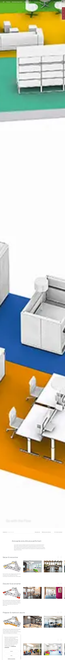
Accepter (11, 651)
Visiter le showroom (59, 532)
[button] (58, 557)
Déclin (11, 655)
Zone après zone (37, 532)
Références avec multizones (46, 532)
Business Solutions (37, 1)
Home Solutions (45, 1)
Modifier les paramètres (11, 658)
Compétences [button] (27, 1)
